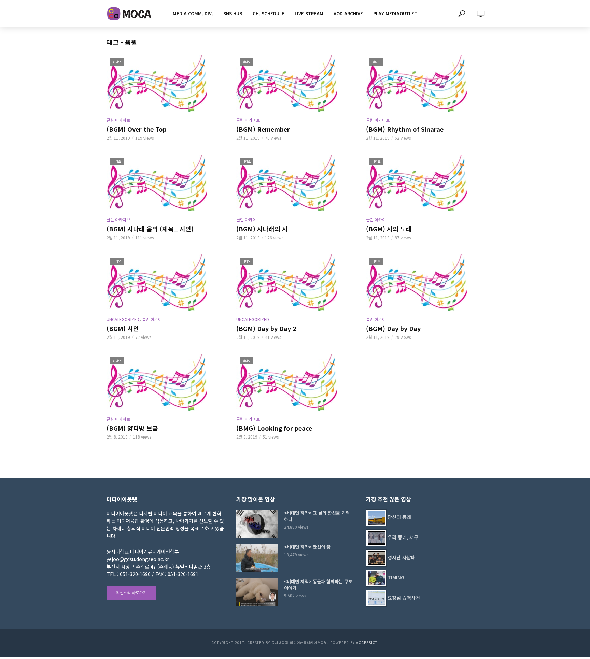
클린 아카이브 (118, 120)
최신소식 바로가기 (131, 593)
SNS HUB (232, 13)
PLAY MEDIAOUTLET (395, 13)
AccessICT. (367, 642)
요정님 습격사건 (404, 597)
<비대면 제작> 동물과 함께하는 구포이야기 (318, 584)
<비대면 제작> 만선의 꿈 (307, 547)
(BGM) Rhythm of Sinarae (405, 129)
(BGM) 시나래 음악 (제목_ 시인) (150, 228)
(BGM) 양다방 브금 (132, 428)
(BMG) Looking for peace (274, 428)
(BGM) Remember (263, 129)
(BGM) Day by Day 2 (266, 328)
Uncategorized (123, 319)
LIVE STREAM (309, 13)
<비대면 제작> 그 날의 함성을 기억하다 (317, 516)
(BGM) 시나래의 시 (262, 228)
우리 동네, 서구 (403, 537)
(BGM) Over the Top (137, 129)
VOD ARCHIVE (348, 13)
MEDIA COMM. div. (193, 13)
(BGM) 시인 (123, 328)
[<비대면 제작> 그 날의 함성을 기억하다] (257, 524)
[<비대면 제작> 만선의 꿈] (257, 558)
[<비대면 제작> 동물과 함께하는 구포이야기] (257, 592)
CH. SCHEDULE (268, 13)
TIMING (396, 577)
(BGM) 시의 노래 (389, 228)
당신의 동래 (399, 517)
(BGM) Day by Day (393, 328)
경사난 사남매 (402, 557)
